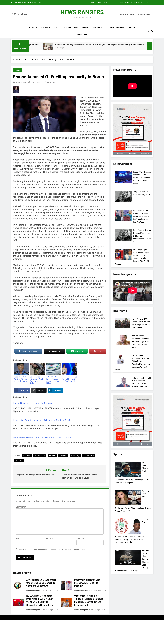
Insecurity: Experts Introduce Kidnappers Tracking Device (42, 420)
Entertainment (116, 27)
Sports (85, 27)
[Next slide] (151, 2)
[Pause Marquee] (149, 46)
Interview (82, 34)
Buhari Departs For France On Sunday (32, 403)
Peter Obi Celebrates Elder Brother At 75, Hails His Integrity (87, 583)
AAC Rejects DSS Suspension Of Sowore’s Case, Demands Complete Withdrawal (41, 583)
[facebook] (12, 14)
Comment (21, 507)
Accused (26, 455)
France (52, 455)
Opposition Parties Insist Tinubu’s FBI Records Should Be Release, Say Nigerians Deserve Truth (115, 2)
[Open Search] (148, 31)
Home (32, 27)
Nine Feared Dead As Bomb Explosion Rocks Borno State (42, 437)
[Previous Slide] (148, 2)
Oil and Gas (89, 455)
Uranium (19, 460)
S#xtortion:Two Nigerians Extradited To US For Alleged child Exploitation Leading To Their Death (78, 44)
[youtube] (25, 14)
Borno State (39, 455)
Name (19, 538)
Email (49, 538)
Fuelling (63, 455)
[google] (22, 14)
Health (131, 27)
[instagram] (15, 14)
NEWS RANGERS (82, 12)
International (70, 27)
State (57, 27)
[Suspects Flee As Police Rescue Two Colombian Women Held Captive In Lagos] (131, 48)
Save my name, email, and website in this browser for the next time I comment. (52, 549)
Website (80, 538)
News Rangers (21, 82)
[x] (18, 14)
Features (97, 27)
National (45, 27)
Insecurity (75, 455)
